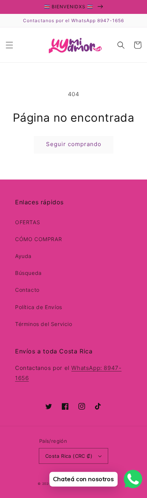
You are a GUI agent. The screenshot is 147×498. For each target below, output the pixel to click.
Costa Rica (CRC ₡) (68, 456)
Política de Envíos (38, 307)
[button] (9, 45)
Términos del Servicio (43, 324)
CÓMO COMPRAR (38, 239)
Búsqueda (28, 273)
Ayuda (23, 256)
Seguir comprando (73, 144)
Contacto (27, 290)
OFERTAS (27, 222)
